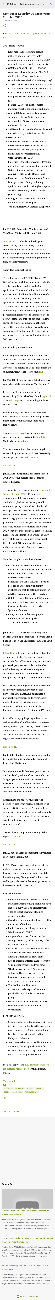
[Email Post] (4, 1085)
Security (39, 1088)
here (18, 836)
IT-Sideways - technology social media (25, 4)
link (40, 372)
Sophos (7, 1092)
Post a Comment (12, 1111)
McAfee (30, 1088)
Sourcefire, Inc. (11, 241)
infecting (13, 400)
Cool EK (40, 437)
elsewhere (18, 433)
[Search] (51, 4)
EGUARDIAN (9, 653)
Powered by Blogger (29, 1296)
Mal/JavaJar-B (31, 457)
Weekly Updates (31, 1092)
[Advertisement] (27, 1147)
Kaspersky (19, 1088)
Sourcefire (17, 1092)
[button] (4, 25)
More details (9, 465)
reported (46, 396)
